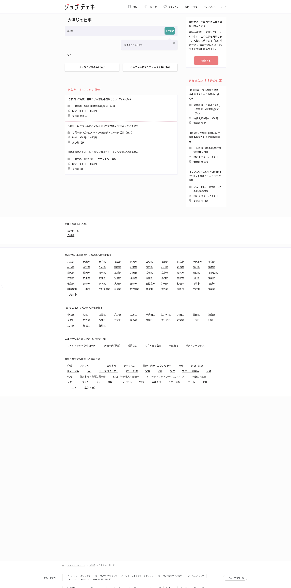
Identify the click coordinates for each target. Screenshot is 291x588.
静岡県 (86, 272)
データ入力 (129, 365)
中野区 (86, 320)
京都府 (164, 272)
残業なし (132, 345)
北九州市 (72, 294)
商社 (205, 382)
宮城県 (133, 261)
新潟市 (117, 289)
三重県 (117, 272)
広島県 (149, 278)
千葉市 (86, 289)
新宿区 (180, 320)
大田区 (180, 314)
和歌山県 (213, 272)
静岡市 (149, 289)
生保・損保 (90, 387)
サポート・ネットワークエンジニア (165, 376)
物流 (141, 382)
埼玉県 (70, 267)
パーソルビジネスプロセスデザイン (137, 576)
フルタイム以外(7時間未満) (81, 345)
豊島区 (149, 320)
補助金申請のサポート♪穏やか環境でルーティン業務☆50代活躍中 (103, 160)
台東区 (117, 320)
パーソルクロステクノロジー (171, 576)
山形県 (149, 261)
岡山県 (133, 278)
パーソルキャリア (196, 576)
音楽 (69, 382)
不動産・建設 (199, 376)
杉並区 (102, 320)
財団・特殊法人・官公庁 (126, 376)
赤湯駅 (70, 235)
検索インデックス (195, 345)
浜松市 (164, 289)
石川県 (164, 267)
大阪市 (180, 289)
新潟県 (180, 267)
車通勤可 (173, 345)
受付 (172, 371)
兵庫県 (149, 272)
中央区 (70, 314)
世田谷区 (166, 320)
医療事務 (111, 365)
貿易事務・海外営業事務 (93, 376)
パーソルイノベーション (78, 579)
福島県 (164, 261)
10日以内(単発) (112, 345)
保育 (69, 376)
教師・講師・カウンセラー (157, 365)
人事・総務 (174, 382)
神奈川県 (197, 261)
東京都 (180, 261)
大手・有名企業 (153, 345)
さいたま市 (104, 289)
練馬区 (133, 320)
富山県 (196, 267)
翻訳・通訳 (197, 365)
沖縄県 (164, 283)
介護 (69, 365)
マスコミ (72, 387)
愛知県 (70, 272)
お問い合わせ (191, 6)
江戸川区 (166, 314)
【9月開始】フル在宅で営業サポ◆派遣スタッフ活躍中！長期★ (205, 106)
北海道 (70, 261)
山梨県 (133, 267)
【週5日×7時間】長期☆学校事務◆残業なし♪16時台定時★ (100, 108)
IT (98, 365)
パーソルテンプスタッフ (106, 576)
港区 (85, 314)
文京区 (117, 314)
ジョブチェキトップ (76, 565)
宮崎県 (133, 283)
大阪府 (133, 272)
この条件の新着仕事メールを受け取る (150, 67)
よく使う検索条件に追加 (92, 67)
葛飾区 (102, 325)
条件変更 (170, 30)
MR (98, 382)
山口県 (196, 278)
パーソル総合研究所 (102, 579)
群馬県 (117, 267)
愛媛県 (70, 278)
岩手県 (102, 261)
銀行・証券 (132, 371)
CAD (89, 371)
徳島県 (117, 278)
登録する (206, 60)
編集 (110, 382)
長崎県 (86, 283)
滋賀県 (180, 272)
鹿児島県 (150, 283)
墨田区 (196, 314)
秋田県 (117, 261)
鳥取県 (180, 278)
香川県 (86, 278)
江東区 (196, 320)
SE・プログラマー (108, 371)
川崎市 (196, 283)
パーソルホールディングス (79, 576)
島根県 (164, 278)
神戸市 (196, 289)
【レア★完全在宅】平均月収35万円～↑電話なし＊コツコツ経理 (205, 186)
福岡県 (211, 278)
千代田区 (150, 314)
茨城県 (86, 267)
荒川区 (70, 325)
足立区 (70, 320)
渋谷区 (211, 314)
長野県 (149, 267)
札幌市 (180, 283)
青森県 (86, 261)
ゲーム (191, 382)
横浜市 (211, 283)
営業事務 (156, 382)
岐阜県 (102, 272)
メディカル (126, 382)
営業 (147, 371)
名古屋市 (134, 289)
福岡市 (211, 289)
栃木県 (102, 267)
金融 (208, 371)
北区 (210, 320)
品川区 (133, 314)
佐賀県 (70, 283)
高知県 (102, 278)
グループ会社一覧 (236, 577)
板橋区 (86, 325)
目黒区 (102, 314)
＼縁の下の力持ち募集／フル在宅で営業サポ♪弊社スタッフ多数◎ (103, 134)
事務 (181, 365)
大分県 (117, 283)
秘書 (160, 371)
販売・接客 (73, 371)
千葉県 (211, 261)
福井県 (211, 267)
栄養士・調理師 (190, 371)
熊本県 (102, 283)
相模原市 (72, 289)
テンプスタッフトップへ (215, 6)
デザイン (84, 382)
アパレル (84, 365)
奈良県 (196, 272)
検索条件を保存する (133, 44)
